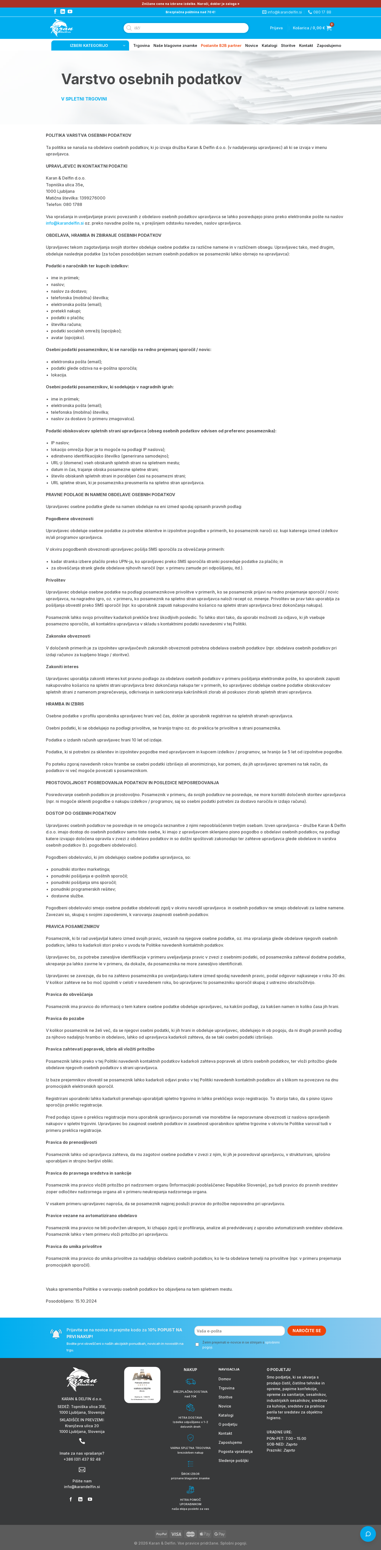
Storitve (288, 45)
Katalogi (269, 45)
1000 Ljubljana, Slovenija (82, 1412)
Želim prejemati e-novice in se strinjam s (241, 1344)
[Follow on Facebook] (55, 12)
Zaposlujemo (329, 45)
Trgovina (141, 45)
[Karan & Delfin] (71, 28)
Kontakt (306, 45)
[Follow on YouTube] (70, 12)
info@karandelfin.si (65, 223)
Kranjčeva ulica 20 (82, 1426)
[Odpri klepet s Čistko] (368, 1534)
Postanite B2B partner (221, 45)
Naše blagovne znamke (175, 45)
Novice (251, 45)
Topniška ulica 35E (88, 1406)
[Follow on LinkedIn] (62, 12)
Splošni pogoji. (233, 1543)
